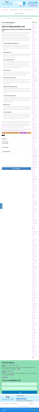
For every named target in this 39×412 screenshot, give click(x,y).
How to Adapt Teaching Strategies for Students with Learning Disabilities (34, 77)
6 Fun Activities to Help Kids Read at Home (34, 240)
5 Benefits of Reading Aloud (34, 33)
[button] (1, 206)
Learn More (14, 9)
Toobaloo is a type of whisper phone (12, 113)
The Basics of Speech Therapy (34, 299)
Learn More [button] (4, 410)
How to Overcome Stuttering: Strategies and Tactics (34, 304)
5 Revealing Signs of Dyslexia (34, 253)
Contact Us (32, 9)
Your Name (5, 143)
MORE (18, 368)
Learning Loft (22, 400)
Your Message (6, 151)
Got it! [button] (34, 409)
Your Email (5, 147)
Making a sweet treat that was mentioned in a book (13, 88)
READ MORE (5, 377)
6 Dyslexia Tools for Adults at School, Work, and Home (34, 125)
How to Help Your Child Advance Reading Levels (34, 118)
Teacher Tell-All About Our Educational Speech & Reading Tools (34, 195)
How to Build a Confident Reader (34, 206)
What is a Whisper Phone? (34, 85)
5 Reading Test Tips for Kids (34, 138)
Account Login (22, 5)
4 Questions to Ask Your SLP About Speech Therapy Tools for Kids (34, 213)
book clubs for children (12, 72)
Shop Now (5, 9)
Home (9, 18)
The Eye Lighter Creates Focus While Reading (34, 330)
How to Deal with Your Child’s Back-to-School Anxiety (34, 167)
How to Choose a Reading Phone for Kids (34, 27)
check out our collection (6, 125)
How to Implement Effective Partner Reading (34, 45)
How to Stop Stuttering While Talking (34, 161)
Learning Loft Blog (15, 18)
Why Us (21, 9)
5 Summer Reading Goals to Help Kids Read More (34, 274)
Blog (26, 9)
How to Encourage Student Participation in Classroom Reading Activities (34, 61)
